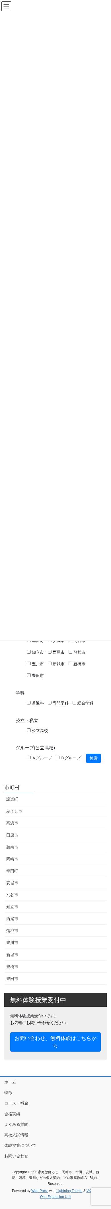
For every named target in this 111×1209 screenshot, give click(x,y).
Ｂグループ (70, 758)
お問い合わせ (16, 1156)
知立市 (37, 652)
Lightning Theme (69, 1191)
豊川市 (37, 664)
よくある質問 (16, 1124)
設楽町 (12, 799)
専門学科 (60, 703)
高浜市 (12, 823)
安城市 (12, 883)
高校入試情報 (16, 1135)
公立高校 (39, 730)
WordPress (39, 1191)
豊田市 (37, 675)
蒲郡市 (78, 652)
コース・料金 (16, 1103)
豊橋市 (78, 664)
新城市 (58, 664)
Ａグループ (41, 758)
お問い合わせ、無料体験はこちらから (55, 1042)
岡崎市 (12, 859)
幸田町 (12, 871)
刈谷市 (12, 895)
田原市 (12, 835)
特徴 (8, 1092)
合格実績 (12, 1114)
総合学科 (84, 703)
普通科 (37, 703)
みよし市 (14, 811)
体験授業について (20, 1145)
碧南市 (12, 847)
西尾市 (58, 652)
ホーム (10, 1082)
